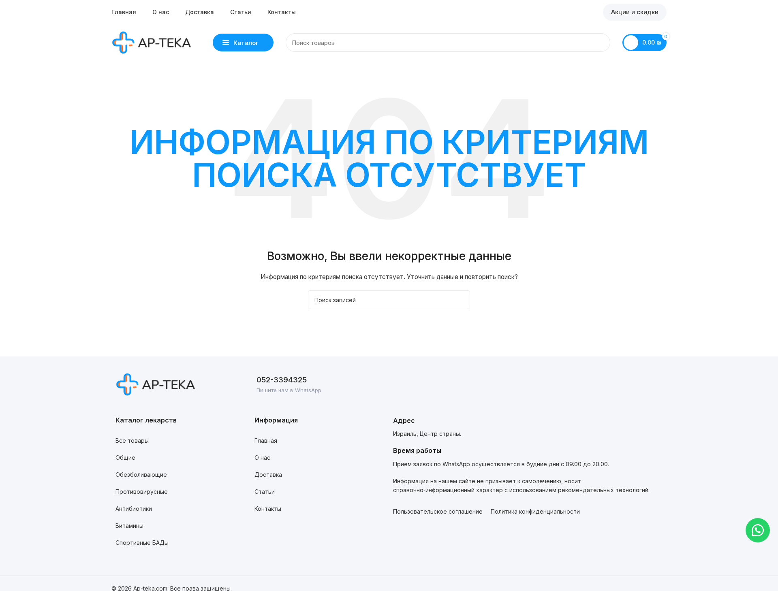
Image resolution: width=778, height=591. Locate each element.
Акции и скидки (634, 12)
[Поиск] (601, 42)
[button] (758, 530)
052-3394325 (281, 380)
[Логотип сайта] (151, 41)
